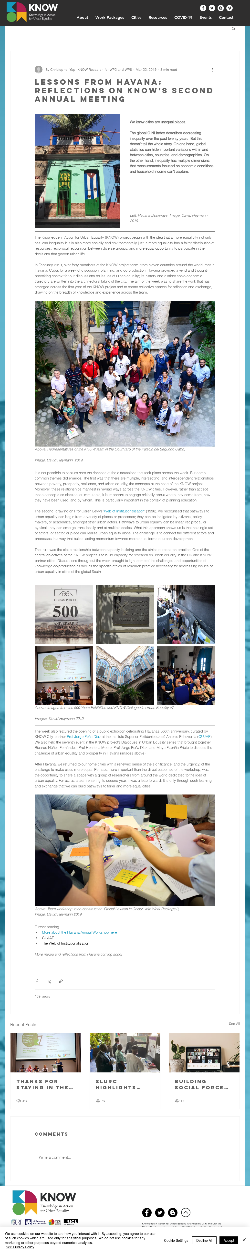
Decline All (204, 1240)
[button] (233, 28)
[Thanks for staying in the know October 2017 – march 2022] (45, 1052)
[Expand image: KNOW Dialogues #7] (64, 675)
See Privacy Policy (20, 1246)
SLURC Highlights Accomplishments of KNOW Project (125, 1084)
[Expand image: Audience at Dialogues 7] (186, 675)
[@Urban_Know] (212, 8)
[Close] (244, 1240)
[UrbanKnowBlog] (172, 1212)
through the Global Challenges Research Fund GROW (181, 1225)
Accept (229, 1240)
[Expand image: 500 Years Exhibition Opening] (186, 614)
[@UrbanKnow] (203, 8)
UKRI (205, 1223)
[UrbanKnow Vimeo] (229, 8)
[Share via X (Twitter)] (49, 981)
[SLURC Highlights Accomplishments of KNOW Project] (125, 1052)
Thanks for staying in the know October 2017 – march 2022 (43, 1084)
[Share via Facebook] (37, 981)
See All (234, 1023)
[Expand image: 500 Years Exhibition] (125, 614)
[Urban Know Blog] (221, 8)
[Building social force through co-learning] (204, 1052)
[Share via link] (61, 981)
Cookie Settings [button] (176, 1240)
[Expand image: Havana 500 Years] (64, 614)
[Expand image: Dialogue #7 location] (125, 675)
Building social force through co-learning (199, 1084)
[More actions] (212, 69)
